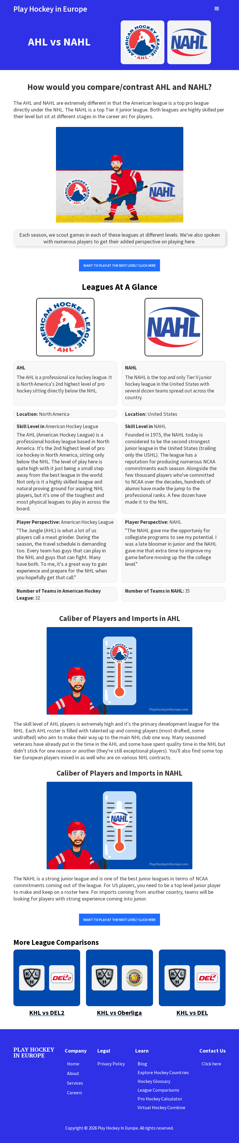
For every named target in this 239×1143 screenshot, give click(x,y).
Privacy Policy (111, 1064)
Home (73, 1064)
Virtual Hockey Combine (161, 1107)
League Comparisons (158, 1090)
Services (75, 1083)
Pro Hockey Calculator (160, 1099)
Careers (74, 1092)
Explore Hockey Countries (163, 1072)
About (73, 1073)
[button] (217, 9)
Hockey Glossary (154, 1081)
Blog (142, 1064)
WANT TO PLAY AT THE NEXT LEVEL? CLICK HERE (119, 265)
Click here (211, 1064)
